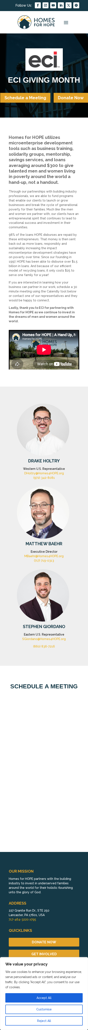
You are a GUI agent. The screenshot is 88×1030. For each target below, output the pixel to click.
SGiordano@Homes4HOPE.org (44, 639)
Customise (44, 1009)
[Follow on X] (69, 5)
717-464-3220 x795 (22, 919)
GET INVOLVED (44, 954)
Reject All (44, 1021)
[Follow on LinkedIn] (61, 5)
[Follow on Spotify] (76, 5)
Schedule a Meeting (25, 97)
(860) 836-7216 (44, 646)
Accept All (44, 998)
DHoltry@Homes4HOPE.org (44, 473)
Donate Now (71, 97)
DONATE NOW (44, 942)
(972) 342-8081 (44, 477)
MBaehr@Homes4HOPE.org (44, 556)
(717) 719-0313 (44, 560)
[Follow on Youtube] (53, 5)
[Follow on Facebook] (38, 5)
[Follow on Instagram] (45, 5)
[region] (44, 993)
